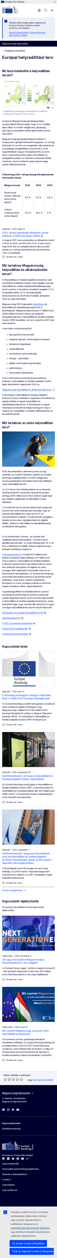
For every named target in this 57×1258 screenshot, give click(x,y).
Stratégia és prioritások (15, 50)
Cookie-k (6, 1179)
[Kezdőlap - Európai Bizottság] (10, 9)
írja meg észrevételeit (43, 1080)
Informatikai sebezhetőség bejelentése (20, 1169)
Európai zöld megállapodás (15, 628)
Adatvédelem (8, 1185)
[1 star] (5, 1079)
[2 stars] (7, 1079)
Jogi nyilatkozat (9, 1190)
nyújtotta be (38, 304)
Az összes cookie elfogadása (28, 1243)
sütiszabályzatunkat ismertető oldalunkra (30, 1228)
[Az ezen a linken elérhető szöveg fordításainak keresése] (41, 236)
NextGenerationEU (11, 618)
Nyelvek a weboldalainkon (14, 1174)
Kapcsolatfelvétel (10, 1163)
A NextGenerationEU (12, 554)
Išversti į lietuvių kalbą (18, 32)
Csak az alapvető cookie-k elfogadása (33, 1251)
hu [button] (39, 10)
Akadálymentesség (11, 1128)
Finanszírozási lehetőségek (15, 634)
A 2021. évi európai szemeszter (17, 623)
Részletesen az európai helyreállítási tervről (22, 612)
